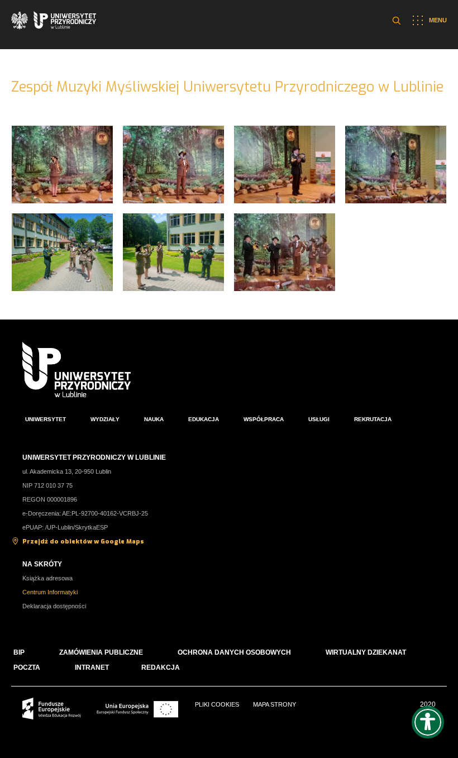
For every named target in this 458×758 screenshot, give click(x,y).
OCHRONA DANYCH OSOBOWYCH (234, 652)
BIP (19, 652)
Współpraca (264, 419)
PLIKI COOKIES (217, 704)
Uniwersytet (45, 419)
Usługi (319, 419)
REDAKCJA (160, 667)
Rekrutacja (373, 419)
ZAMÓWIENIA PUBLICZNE (101, 652)
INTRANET (92, 667)
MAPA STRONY (274, 704)
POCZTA (26, 667)
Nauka (154, 419)
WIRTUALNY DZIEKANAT (366, 652)
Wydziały (105, 419)
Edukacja (203, 419)
